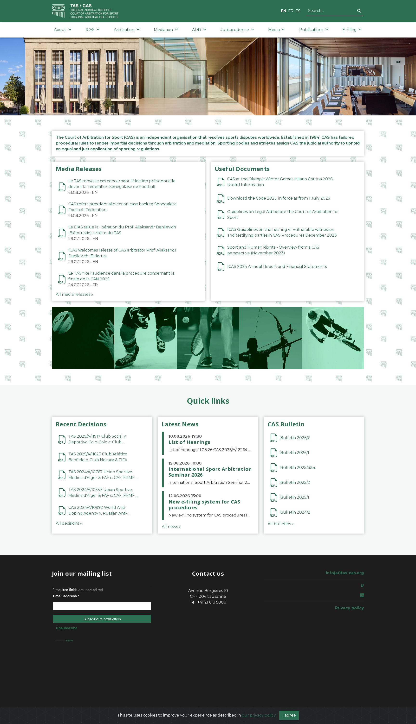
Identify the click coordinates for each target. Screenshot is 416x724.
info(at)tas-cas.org (345, 573)
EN (283, 11)
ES (297, 11)
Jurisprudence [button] (235, 29)
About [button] (60, 29)
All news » (171, 526)
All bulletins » (281, 524)
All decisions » (69, 523)
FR (290, 11)
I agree (289, 715)
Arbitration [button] (124, 29)
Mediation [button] (163, 29)
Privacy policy (349, 608)
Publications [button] (311, 29)
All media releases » (74, 294)
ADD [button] (196, 29)
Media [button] (274, 29)
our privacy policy (259, 715)
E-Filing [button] (349, 29)
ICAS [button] (90, 29)
